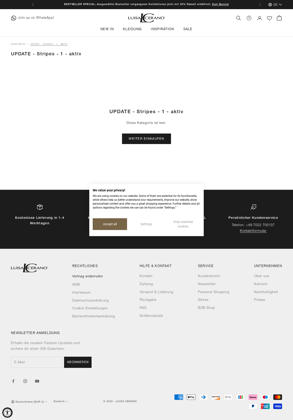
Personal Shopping (213, 292)
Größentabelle (151, 316)
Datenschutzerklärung (90, 300)
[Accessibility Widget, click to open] (7, 412)
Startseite (18, 44)
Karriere (261, 284)
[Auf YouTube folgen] (37, 381)
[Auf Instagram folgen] (25, 381)
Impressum (81, 292)
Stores (203, 300)
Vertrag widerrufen (87, 276)
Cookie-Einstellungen (90, 308)
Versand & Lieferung (156, 292)
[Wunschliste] (269, 18)
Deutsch (59, 401)
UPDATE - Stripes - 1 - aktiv (49, 44)
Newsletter (207, 284)
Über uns (261, 276)
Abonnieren (78, 362)
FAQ (143, 308)
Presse (259, 300)
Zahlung (146, 284)
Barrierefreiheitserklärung (93, 316)
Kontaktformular (253, 231)
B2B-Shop (206, 308)
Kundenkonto (209, 276)
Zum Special (220, 4)
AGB (76, 284)
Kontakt (146, 276)
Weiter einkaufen (146, 139)
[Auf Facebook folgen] (13, 381)
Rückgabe (148, 300)
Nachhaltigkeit (266, 292)
